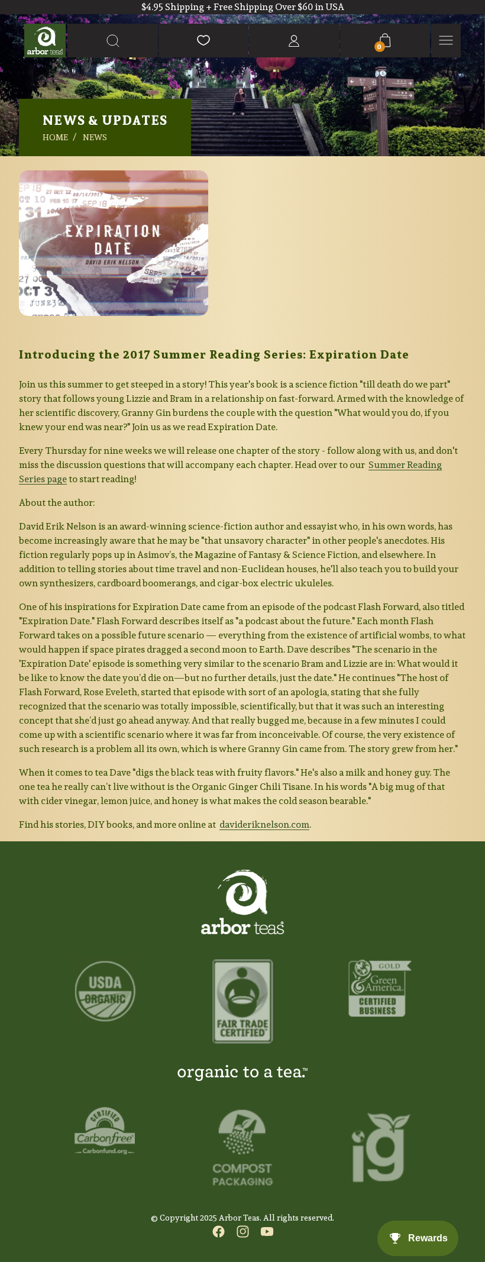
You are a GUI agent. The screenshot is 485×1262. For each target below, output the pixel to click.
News (95, 137)
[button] (112, 40)
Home (55, 137)
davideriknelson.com (264, 824)
